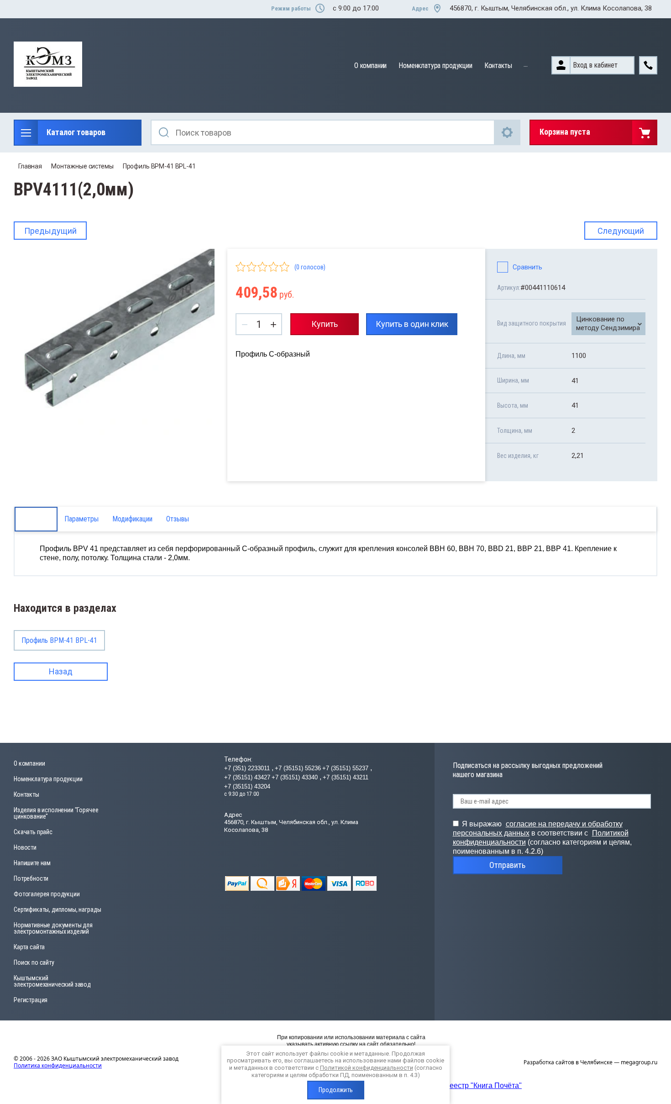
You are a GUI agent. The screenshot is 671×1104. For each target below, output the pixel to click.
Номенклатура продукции (435, 65)
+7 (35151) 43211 (345, 777)
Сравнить (527, 267)
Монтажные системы (82, 166)
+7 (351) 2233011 (248, 768)
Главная (30, 166)
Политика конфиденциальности (58, 1065)
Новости (25, 847)
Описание (36, 519)
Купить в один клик (412, 324)
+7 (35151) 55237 (346, 768)
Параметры (81, 519)
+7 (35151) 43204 (247, 786)
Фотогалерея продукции (47, 894)
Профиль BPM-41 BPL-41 (159, 166)
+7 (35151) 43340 (296, 777)
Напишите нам (32, 863)
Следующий (621, 231)
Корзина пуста (565, 132)
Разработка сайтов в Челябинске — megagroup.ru (590, 1062)
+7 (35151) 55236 (298, 768)
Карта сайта (29, 947)
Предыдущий (50, 231)
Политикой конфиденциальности (366, 1067)
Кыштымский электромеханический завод (52, 981)
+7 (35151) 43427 (247, 777)
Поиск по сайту (34, 962)
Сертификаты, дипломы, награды (57, 909)
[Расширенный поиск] (507, 132)
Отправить (507, 865)
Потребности (31, 878)
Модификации (132, 519)
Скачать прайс (33, 832)
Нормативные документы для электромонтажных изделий (53, 928)
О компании (370, 65)
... (526, 64)
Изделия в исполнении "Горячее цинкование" (56, 813)
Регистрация (30, 1000)
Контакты (498, 65)
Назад (61, 671)
